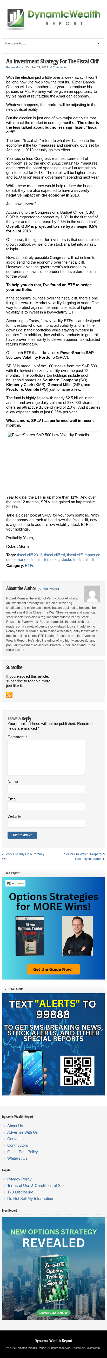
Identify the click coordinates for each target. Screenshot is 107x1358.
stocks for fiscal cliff (77, 559)
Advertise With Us (22, 1132)
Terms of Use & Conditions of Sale (36, 1185)
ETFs (29, 565)
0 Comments (58, 67)
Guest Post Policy (22, 1152)
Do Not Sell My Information (30, 1198)
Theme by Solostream (86, 1347)
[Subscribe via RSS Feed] (9, 695)
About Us (15, 1126)
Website (14, 816)
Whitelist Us (17, 1158)
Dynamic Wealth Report (53, 1340)
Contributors (17, 1145)
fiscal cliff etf (54, 555)
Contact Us (16, 1139)
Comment (17, 737)
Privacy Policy (19, 1179)
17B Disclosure (20, 1192)
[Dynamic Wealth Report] (53, 29)
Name (13, 781)
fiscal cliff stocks (45, 559)
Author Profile (48, 589)
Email (12, 799)
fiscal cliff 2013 (29, 555)
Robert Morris (15, 67)
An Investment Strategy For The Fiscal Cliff (52, 61)
